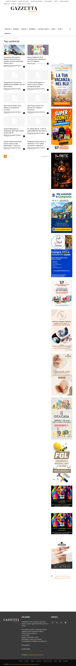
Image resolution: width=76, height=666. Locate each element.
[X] (61, 622)
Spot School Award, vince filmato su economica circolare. (12, 108)
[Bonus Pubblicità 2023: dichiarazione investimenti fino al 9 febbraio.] (38, 50)
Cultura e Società (43, 29)
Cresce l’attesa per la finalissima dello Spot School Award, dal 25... (14, 131)
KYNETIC (56, 1)
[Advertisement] (28, 19)
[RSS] (56, 622)
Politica (23, 29)
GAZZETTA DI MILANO (11, 1)
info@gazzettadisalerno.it (36, 655)
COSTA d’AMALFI (48, 1)
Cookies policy (26, 649)
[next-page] (12, 156)
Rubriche (7, 33)
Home (5, 38)
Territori (7, 29)
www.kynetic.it (35, 664)
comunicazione (21, 664)
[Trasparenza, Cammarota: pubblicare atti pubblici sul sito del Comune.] (14, 75)
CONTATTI (13, 4)
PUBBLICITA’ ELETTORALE (24, 4)
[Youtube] (65, 622)
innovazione (13, 664)
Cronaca (15, 29)
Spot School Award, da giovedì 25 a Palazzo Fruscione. (35, 108)
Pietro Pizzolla (31, 63)
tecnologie (28, 664)
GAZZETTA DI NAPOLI (23, 1)
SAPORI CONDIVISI (64, 1)
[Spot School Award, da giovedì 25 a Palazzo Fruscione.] (38, 98)
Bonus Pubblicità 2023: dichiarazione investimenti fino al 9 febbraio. (36, 59)
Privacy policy (26, 645)
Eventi (53, 29)
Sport (60, 29)
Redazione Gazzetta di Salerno (12, 65)
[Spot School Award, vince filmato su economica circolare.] (14, 98)
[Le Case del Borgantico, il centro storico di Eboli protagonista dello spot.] (38, 75)
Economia (32, 29)
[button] (70, 29)
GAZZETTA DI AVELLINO (36, 1)
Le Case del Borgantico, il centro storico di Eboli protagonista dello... (36, 84)
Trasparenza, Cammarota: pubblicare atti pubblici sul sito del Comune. (14, 84)
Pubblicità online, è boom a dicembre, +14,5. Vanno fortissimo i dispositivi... (36, 144)
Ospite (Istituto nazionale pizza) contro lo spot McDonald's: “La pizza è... (12, 144)
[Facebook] (52, 622)
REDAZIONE (6, 4)
